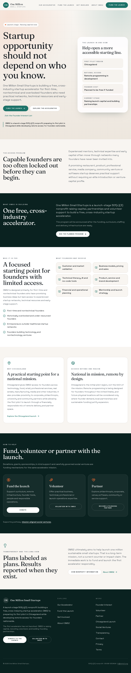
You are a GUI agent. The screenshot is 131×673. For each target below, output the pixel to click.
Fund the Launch (66, 5)
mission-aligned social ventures (36, 522)
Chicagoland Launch (106, 621)
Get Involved (83, 5)
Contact (100, 638)
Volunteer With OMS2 (65, 506)
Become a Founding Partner (108, 507)
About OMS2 (97, 5)
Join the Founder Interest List (18, 115)
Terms (99, 649)
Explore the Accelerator (45, 108)
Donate (23, 510)
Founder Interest (104, 604)
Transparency (102, 633)
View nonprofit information (84, 572)
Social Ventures (103, 627)
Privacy (99, 644)
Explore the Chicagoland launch (21, 416)
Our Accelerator (47, 5)
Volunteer (100, 610)
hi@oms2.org (122, 664)
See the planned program (71, 234)
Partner (99, 616)
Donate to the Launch (15, 639)
